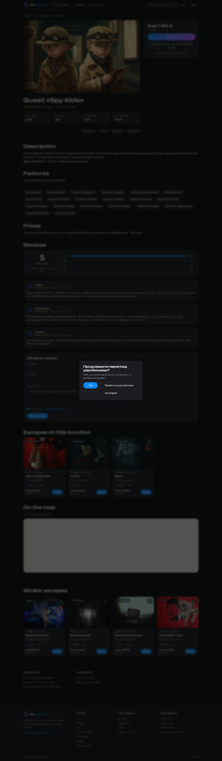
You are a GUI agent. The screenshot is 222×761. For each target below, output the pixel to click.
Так (91, 385)
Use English (111, 393)
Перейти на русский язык (119, 385)
